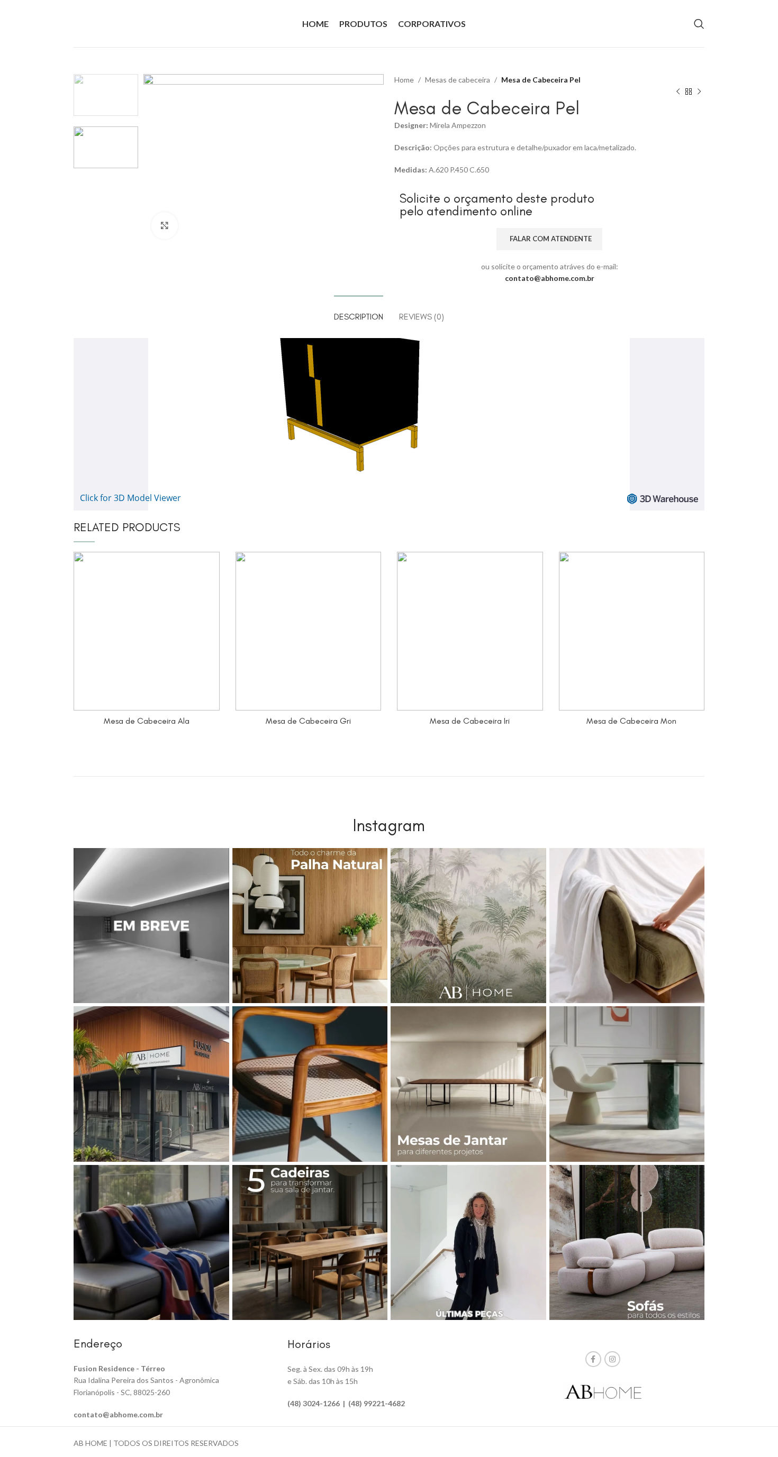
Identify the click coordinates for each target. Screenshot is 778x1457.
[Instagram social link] (612, 1359)
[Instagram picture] (151, 926)
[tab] (358, 311)
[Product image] (309, 631)
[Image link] (603, 1390)
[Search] (699, 23)
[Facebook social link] (593, 1359)
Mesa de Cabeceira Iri (470, 721)
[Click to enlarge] (164, 225)
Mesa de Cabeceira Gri (308, 721)
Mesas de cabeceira (457, 79)
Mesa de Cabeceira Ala (146, 721)
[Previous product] (678, 92)
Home (404, 79)
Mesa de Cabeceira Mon (631, 721)
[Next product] (699, 92)
